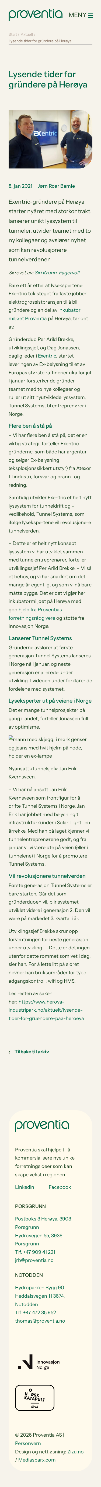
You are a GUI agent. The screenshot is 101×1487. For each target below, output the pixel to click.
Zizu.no (75, 1452)
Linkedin (24, 1187)
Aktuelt (27, 34)
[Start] (35, 14)
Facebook (60, 1187)
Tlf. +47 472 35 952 (35, 1313)
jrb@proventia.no (34, 1260)
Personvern (28, 1443)
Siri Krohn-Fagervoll (56, 273)
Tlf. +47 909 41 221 (35, 1252)
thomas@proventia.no (40, 1321)
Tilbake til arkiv (32, 1052)
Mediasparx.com (37, 1460)
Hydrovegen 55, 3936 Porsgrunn (38, 1239)
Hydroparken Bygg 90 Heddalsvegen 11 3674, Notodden (40, 1296)
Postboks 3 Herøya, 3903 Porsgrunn (43, 1223)
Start (13, 34)
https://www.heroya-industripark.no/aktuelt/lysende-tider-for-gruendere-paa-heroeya (46, 1010)
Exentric (47, 356)
